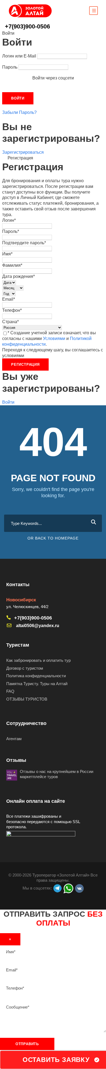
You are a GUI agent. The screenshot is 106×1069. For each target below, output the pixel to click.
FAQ (10, 691)
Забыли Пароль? (19, 112)
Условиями (54, 338)
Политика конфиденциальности (36, 675)
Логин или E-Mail (19, 56)
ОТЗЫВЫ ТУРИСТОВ (26, 699)
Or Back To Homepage (53, 538)
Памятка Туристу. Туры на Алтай (36, 683)
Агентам (13, 738)
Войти (8, 402)
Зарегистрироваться (23, 152)
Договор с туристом (24, 668)
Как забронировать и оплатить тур (38, 660)
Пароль (9, 67)
